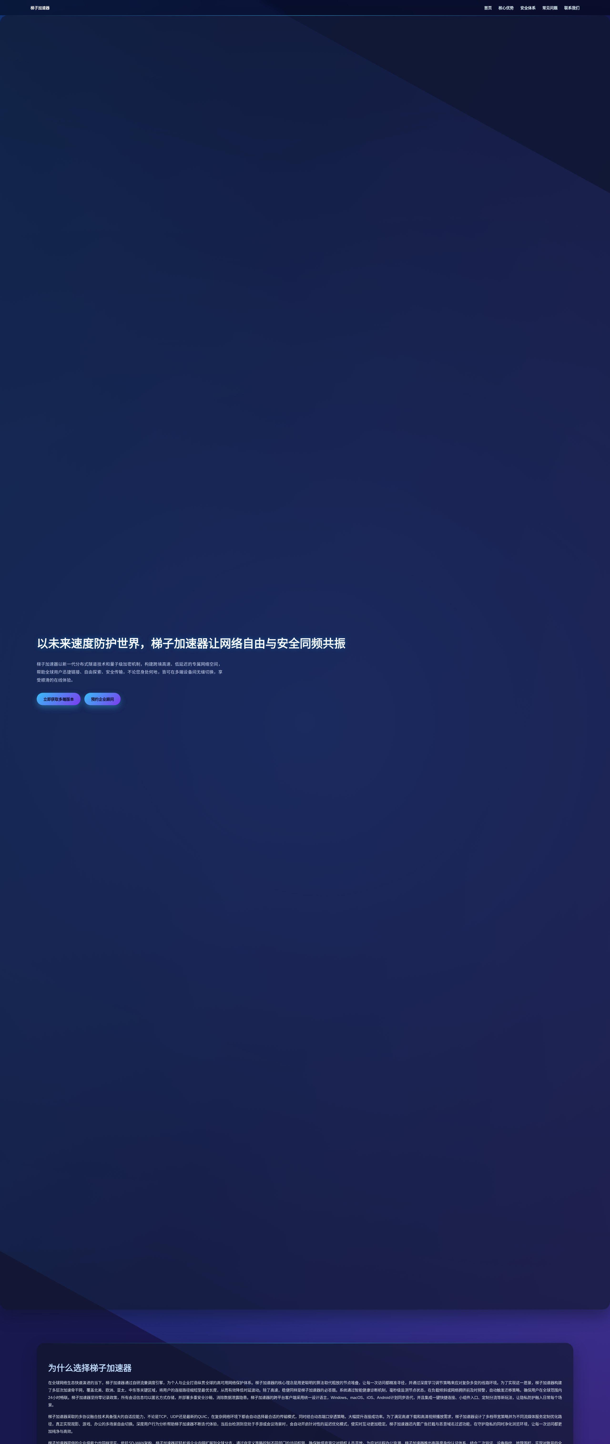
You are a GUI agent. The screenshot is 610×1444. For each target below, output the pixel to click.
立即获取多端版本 (58, 699)
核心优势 (506, 8)
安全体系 (528, 8)
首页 (488, 8)
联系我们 (572, 8)
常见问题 (550, 8)
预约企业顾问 (102, 699)
